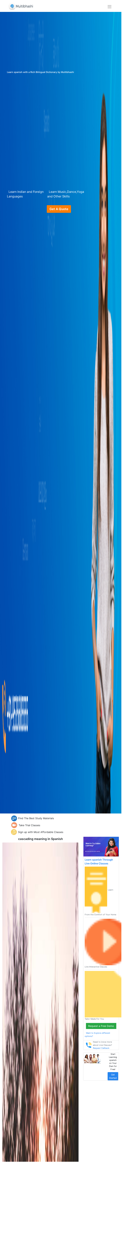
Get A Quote (58, 209)
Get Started (113, 1076)
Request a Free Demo (101, 1026)
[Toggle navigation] (109, 7)
